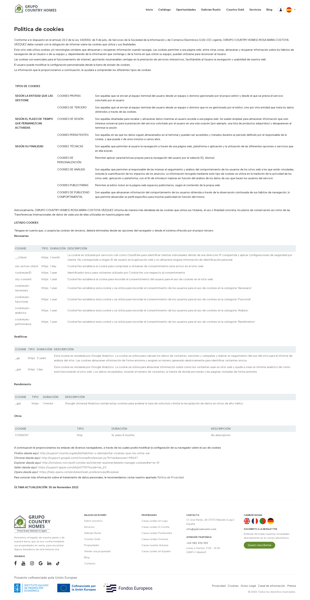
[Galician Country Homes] (34, 10)
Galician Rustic (92, 533)
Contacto (89, 563)
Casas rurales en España (156, 551)
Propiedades (91, 545)
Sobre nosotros (93, 520)
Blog (87, 557)
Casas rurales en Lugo (155, 520)
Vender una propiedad (97, 551)
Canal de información (271, 585)
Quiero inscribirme (259, 545)
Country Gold (92, 539)
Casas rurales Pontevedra (157, 533)
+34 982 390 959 (197, 543)
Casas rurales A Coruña (155, 527)
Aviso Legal (248, 585)
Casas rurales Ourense (155, 539)
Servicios (89, 527)
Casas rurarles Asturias (155, 545)
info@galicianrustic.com (201, 529)
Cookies (233, 585)
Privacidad (219, 585)
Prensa (291, 585)
